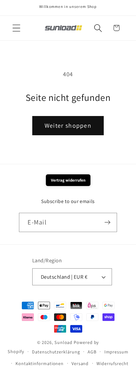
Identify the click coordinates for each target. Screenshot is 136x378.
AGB (92, 352)
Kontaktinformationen (39, 363)
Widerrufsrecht (112, 363)
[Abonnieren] (108, 222)
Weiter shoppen (68, 125)
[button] (16, 28)
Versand (80, 363)
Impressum (116, 352)
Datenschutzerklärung (56, 352)
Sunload (63, 342)
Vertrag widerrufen (68, 180)
